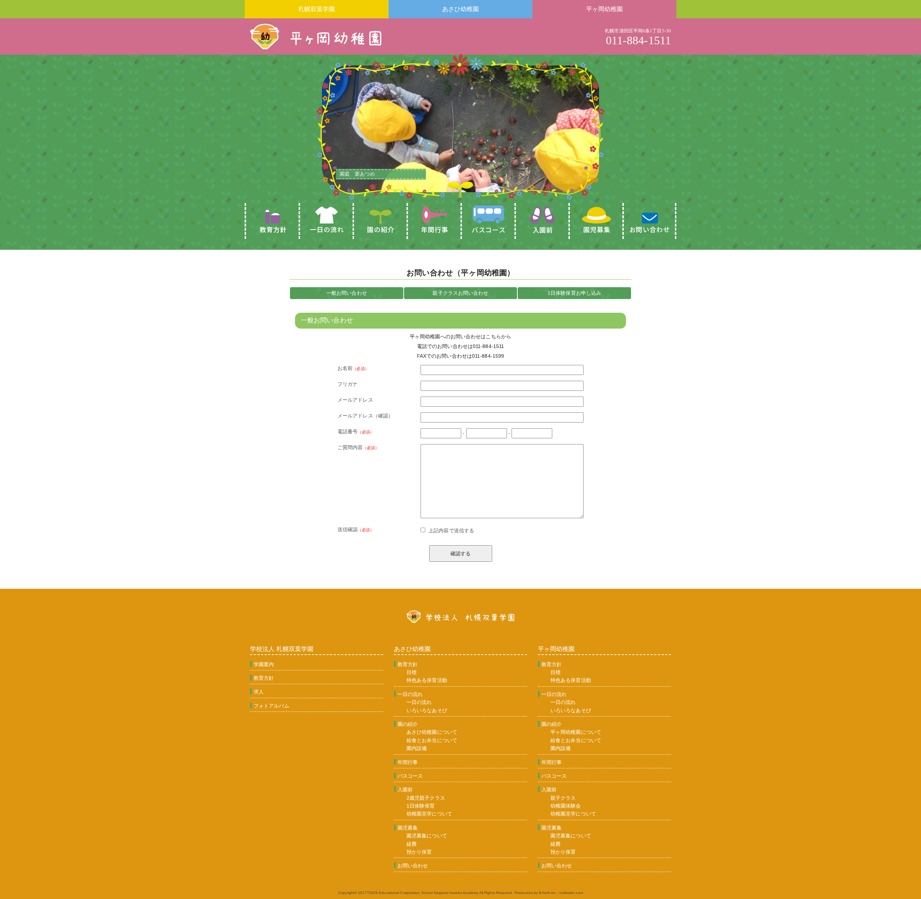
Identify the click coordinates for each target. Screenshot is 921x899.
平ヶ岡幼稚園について (575, 732)
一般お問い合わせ (346, 293)
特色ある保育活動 (427, 680)
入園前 (405, 789)
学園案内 (264, 664)
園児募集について (427, 836)
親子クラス (563, 798)
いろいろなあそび (427, 710)
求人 (259, 692)
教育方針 (264, 678)
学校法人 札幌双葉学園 (281, 649)
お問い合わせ (413, 865)
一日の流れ (410, 694)
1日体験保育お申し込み (574, 293)
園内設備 (417, 748)
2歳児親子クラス (426, 798)
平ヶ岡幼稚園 (604, 9)
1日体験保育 (421, 806)
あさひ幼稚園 (460, 9)
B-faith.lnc (547, 893)
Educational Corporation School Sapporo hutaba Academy (428, 893)
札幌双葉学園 (316, 9)
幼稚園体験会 (565, 806)
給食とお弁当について (432, 740)
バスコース (410, 776)
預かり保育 (419, 852)
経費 (412, 844)
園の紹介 (408, 724)
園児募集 (408, 828)
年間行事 (408, 762)
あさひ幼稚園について (432, 732)
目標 (412, 672)
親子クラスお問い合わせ (460, 293)
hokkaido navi (571, 893)
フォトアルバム (271, 706)
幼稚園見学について (429, 814)
